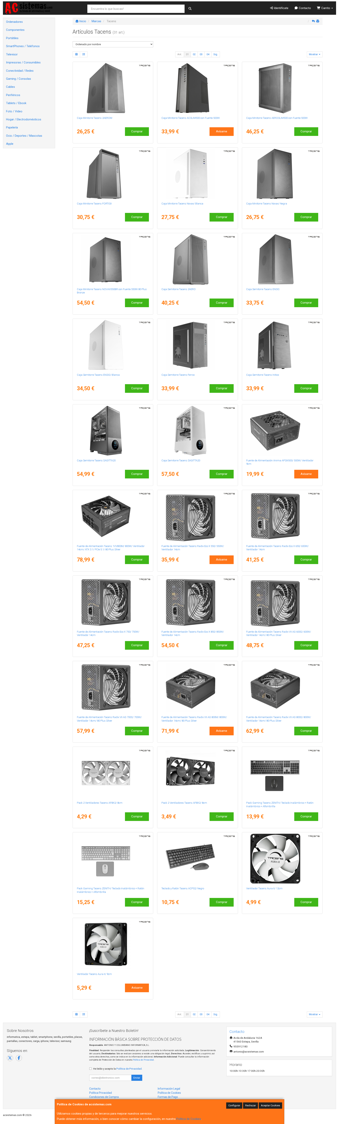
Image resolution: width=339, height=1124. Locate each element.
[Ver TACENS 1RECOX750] (113, 602)
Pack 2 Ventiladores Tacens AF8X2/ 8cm (99, 802)
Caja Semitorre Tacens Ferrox (178, 374)
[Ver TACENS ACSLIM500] (197, 88)
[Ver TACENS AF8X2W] (113, 773)
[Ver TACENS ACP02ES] (197, 859)
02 (194, 54)
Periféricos (13, 95)
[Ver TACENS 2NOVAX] (282, 174)
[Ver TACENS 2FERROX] (197, 345)
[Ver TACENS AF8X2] (197, 773)
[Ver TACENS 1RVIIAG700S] (113, 687)
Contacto (304, 8)
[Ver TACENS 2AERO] (197, 259)
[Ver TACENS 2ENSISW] (113, 345)
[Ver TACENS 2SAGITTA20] (113, 431)
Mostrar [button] (313, 54)
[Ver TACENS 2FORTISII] (113, 174)
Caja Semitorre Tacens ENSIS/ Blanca (98, 374)
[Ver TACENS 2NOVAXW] (197, 174)
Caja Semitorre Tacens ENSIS (262, 289)
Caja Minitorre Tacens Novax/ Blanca (182, 203)
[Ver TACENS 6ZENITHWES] (113, 859)
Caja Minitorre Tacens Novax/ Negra (266, 203)
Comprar (137, 131)
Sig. (215, 54)
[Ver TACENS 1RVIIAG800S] (282, 687)
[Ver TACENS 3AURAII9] (113, 944)
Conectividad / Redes (20, 70)
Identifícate (280, 8)
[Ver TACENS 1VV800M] (113, 516)
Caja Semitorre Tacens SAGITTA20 (96, 460)
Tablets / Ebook (16, 103)
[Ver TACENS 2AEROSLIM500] (282, 88)
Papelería (12, 127)
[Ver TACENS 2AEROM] (113, 88)
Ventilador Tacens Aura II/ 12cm (264, 888)
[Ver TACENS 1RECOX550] (197, 516)
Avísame (221, 131)
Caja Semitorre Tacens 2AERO (178, 289)
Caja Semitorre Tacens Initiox (262, 374)
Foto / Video (14, 111)
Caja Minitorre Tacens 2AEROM (94, 117)
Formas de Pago (168, 1096)
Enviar (136, 1077)
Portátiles (12, 38)
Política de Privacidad (143, 1060)
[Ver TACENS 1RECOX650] (282, 516)
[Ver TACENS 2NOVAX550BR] (113, 259)
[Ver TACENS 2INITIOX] (282, 345)
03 (201, 54)
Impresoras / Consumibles (23, 62)
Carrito (326, 8)
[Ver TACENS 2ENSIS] (282, 259)
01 (187, 54)
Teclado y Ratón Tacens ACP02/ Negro (182, 888)
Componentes (15, 30)
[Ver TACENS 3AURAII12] (282, 859)
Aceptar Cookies (270, 1105)
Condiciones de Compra (104, 1096)
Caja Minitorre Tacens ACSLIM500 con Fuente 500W (190, 117)
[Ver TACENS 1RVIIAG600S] (282, 602)
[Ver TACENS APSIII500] (282, 431)
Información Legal (169, 1088)
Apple (9, 144)
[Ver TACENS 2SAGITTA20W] (197, 431)
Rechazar (250, 1105)
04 (208, 54)
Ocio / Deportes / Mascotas (24, 135)
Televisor (12, 54)
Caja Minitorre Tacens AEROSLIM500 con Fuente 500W (277, 117)
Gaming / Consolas (18, 79)
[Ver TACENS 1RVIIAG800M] (197, 687)
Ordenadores (14, 22)
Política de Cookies (188, 1119)
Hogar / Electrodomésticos (23, 119)
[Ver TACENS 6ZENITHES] (282, 773)
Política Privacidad (100, 1092)
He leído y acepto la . (117, 1068)
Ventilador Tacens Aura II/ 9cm (94, 974)
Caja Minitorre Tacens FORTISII (94, 203)
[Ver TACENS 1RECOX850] (197, 602)
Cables (10, 87)
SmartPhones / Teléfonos (23, 46)
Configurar (234, 1105)
